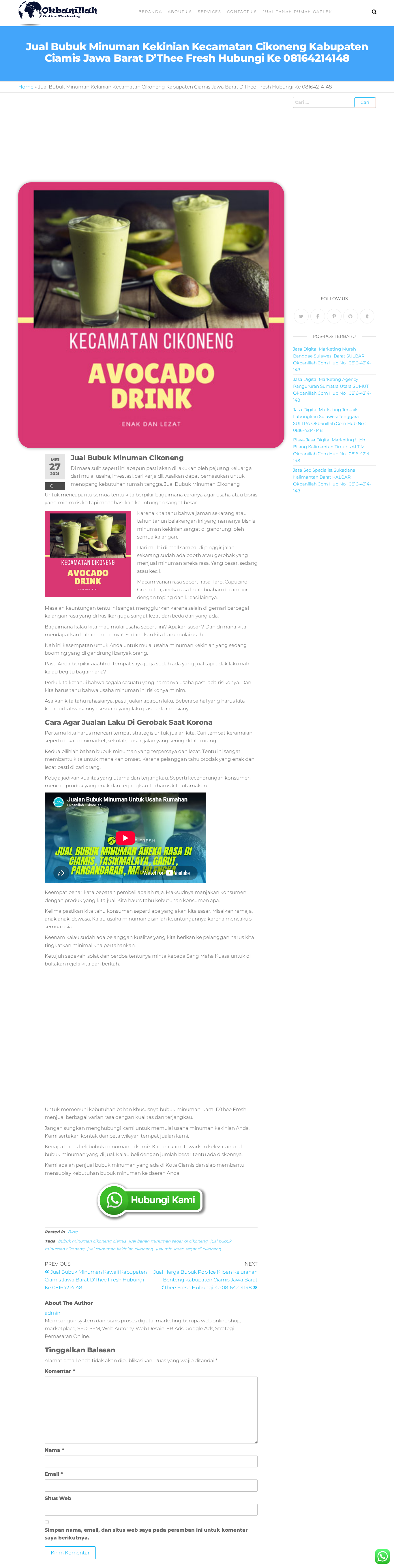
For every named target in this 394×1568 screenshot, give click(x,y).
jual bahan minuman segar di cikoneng (168, 1241)
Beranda (150, 11)
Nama (54, 1450)
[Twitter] (301, 316)
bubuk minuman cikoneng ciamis (92, 1241)
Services (209, 11)
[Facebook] (317, 316)
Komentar (60, 1371)
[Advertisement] (151, 139)
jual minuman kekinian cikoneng (120, 1248)
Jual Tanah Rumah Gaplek (297, 11)
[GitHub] (350, 316)
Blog (73, 1231)
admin (52, 1313)
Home (25, 87)
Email (54, 1474)
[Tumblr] (367, 316)
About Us (180, 11)
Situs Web (58, 1498)
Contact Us (242, 11)
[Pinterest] (334, 316)
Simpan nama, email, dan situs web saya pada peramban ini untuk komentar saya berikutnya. (146, 1534)
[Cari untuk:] (334, 102)
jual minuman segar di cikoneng (188, 1248)
